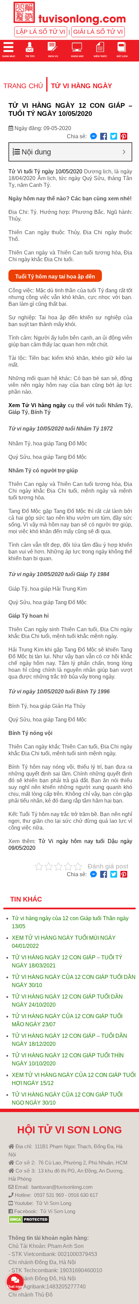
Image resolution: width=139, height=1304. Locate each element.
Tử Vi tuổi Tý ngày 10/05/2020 (45, 171)
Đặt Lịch (122, 56)
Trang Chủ (23, 86)
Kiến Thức (100, 56)
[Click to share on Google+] (123, 137)
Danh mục (8, 56)
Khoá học (77, 56)
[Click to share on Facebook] (103, 137)
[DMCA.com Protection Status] (28, 1222)
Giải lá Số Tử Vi (98, 31)
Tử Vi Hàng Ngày (81, 86)
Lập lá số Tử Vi (40, 31)
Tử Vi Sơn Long (53, 1203)
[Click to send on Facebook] (93, 137)
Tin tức (30, 56)
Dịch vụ (53, 56)
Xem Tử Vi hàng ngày (37, 405)
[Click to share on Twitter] (113, 137)
